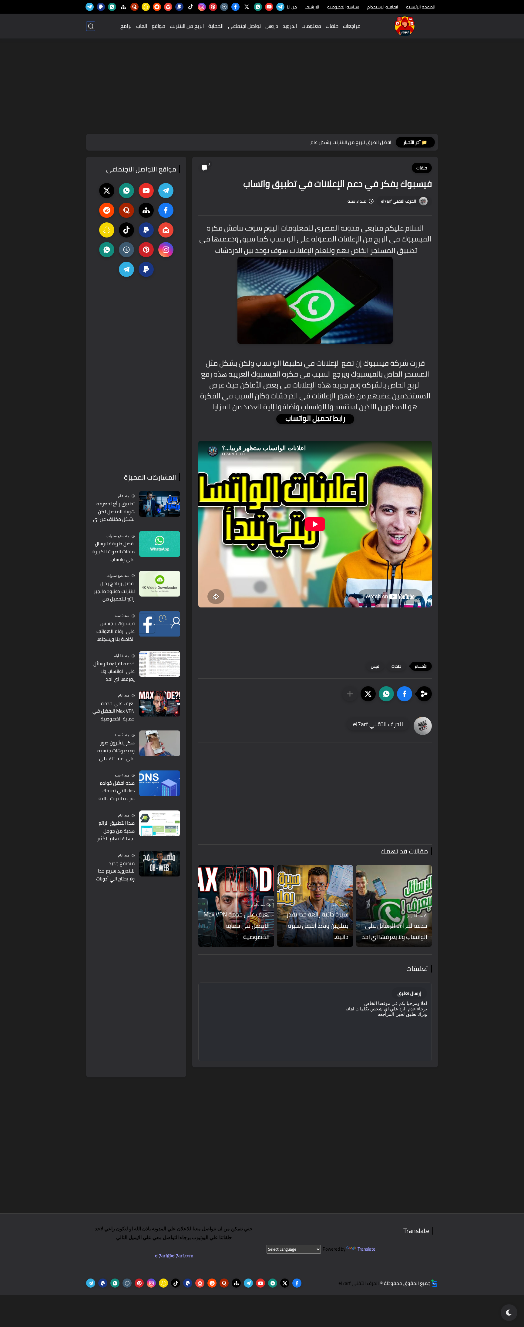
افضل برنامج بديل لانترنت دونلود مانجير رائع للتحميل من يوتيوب (114, 591)
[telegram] (280, 7)
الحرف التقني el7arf (398, 201)
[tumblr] (224, 7)
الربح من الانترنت (187, 26)
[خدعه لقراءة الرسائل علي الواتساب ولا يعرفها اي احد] (394, 906)
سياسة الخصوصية (343, 7)
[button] (404, 693)
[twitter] (247, 7)
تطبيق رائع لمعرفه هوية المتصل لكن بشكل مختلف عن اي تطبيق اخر (114, 512)
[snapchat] (146, 7)
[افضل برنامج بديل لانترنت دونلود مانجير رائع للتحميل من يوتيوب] (159, 584)
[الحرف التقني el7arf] (405, 26)
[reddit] (157, 7)
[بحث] (90, 26)
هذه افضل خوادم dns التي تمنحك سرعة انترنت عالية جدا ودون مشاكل (117, 791)
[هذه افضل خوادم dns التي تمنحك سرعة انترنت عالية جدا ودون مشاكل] (159, 783)
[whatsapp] (258, 7)
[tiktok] (190, 7)
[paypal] (179, 7)
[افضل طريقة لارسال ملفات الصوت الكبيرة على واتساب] (159, 544)
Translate (366, 1249)
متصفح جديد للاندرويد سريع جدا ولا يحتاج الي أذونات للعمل (115, 871)
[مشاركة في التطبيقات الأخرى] (350, 693)
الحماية (215, 26)
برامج (126, 26)
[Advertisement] (262, 87)
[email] (168, 7)
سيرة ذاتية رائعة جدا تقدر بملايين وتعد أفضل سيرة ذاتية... (317, 925)
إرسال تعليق (409, 993)
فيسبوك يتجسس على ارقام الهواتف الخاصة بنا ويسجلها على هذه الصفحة (115, 632)
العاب (141, 26)
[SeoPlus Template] (434, 1283)
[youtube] (269, 7)
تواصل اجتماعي (244, 26)
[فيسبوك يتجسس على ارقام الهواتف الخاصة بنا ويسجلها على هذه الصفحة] (159, 624)
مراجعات (352, 26)
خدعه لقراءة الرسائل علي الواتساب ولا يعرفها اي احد (394, 931)
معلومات (311, 26)
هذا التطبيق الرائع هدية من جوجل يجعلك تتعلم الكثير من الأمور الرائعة (116, 831)
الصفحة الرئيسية (420, 7)
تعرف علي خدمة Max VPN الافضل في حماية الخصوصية (236, 925)
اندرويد (290, 26)
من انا (292, 7)
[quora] (134, 7)
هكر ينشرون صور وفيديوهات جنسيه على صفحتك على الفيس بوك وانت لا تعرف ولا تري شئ (116, 751)
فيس (375, 666)
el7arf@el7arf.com (174, 1255)
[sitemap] (123, 7)
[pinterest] (213, 7)
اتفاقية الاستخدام (382, 7)
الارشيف (312, 7)
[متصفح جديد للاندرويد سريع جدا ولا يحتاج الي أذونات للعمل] (159, 863)
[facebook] (235, 7)
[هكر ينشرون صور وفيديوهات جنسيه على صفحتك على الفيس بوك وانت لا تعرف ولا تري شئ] (159, 743)
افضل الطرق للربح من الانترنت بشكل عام (351, 142)
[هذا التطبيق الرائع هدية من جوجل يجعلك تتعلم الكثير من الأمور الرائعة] (159, 823)
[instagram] (202, 7)
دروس (271, 26)
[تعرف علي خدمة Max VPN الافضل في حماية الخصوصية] (159, 704)
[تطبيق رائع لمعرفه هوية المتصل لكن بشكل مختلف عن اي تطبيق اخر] (159, 504)
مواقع (158, 26)
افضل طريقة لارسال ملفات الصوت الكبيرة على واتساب (113, 551)
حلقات (332, 26)
